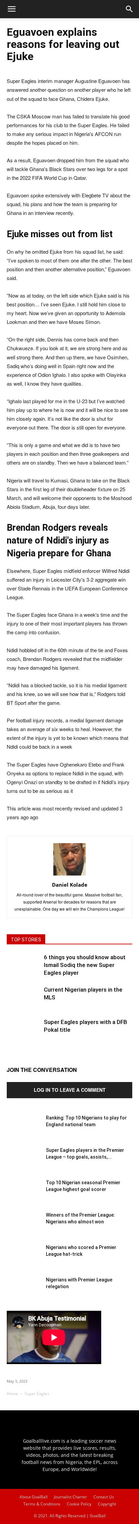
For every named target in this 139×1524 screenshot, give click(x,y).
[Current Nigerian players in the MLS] (23, 1003)
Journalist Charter (70, 1497)
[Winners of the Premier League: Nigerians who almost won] (23, 1228)
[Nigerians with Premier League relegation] (23, 1293)
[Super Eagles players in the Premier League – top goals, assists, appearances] (23, 1164)
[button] (129, 9)
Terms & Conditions (41, 1504)
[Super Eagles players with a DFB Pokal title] (23, 1035)
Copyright (107, 1504)
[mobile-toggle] (11, 9)
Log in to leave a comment (70, 1089)
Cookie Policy (79, 1504)
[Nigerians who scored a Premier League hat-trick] (23, 1261)
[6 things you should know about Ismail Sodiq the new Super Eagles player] (23, 970)
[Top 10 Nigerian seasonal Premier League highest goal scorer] (23, 1196)
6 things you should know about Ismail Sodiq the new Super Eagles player (85, 965)
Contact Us (103, 1497)
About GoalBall (34, 1497)
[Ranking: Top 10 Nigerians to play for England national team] (23, 1131)
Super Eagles (37, 1393)
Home (12, 1393)
